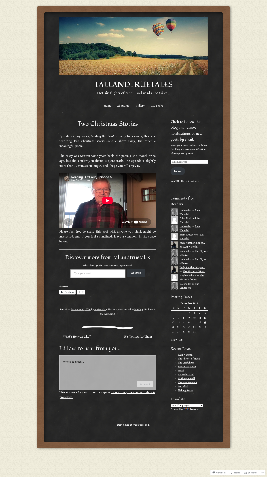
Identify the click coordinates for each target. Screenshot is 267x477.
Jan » (181, 339)
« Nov (174, 339)
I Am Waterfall (190, 246)
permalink (109, 313)
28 (178, 331)
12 (205, 318)
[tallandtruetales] (133, 46)
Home (107, 105)
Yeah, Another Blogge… (192, 243)
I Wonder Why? (186, 374)
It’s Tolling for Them (140, 336)
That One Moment (187, 382)
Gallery (140, 105)
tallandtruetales (133, 84)
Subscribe (136, 272)
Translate (195, 409)
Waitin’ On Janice (187, 366)
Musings (138, 309)
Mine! (181, 370)
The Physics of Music (194, 271)
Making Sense (185, 390)
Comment (145, 384)
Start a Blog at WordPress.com (133, 424)
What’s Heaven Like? (75, 336)
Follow (177, 171)
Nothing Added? (186, 378)
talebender (100, 309)
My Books (157, 105)
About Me (123, 105)
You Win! (183, 386)
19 (205, 322)
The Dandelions (186, 362)
